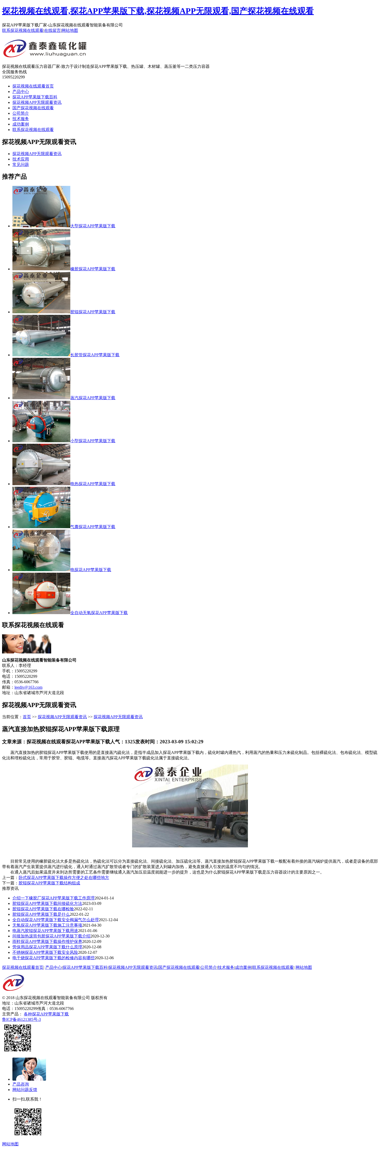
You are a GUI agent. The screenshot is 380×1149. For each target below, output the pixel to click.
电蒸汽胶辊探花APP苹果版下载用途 (45, 930)
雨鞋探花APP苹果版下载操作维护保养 (47, 941)
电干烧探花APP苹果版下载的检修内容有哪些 (53, 958)
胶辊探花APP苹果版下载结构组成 (49, 883)
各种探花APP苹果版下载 (46, 1014)
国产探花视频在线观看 (33, 108)
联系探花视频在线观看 (22, 30)
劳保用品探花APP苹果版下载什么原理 (47, 947)
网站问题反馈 (24, 1089)
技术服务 (20, 119)
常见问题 (20, 164)
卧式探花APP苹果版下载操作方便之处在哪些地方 (64, 877)
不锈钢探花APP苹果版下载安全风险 (45, 952)
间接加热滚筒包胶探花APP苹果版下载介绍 (51, 936)
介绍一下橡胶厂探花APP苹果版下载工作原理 (53, 898)
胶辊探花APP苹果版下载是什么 (41, 914)
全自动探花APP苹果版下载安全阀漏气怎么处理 (55, 920)
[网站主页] (45, 55)
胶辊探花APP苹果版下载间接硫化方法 (47, 903)
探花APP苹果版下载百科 (34, 97)
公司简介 (20, 113)
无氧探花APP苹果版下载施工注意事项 (47, 925)
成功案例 (20, 124)
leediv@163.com (28, 687)
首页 (27, 717)
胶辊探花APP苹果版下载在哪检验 (43, 909)
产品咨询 (20, 1084)
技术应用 (20, 159)
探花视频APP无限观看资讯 (37, 102)
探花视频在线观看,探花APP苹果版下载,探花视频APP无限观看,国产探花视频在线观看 (158, 11)
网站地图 (70, 30)
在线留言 (52, 30)
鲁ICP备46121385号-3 (21, 1019)
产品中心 (20, 91)
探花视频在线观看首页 (33, 86)
